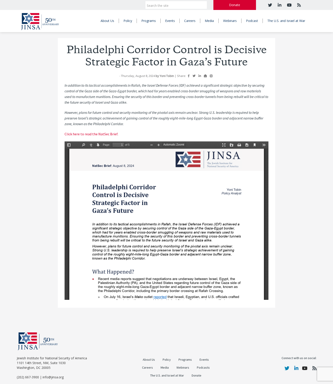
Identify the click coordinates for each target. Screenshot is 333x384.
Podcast (252, 21)
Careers (189, 21)
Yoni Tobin (167, 76)
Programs (148, 21)
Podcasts (203, 367)
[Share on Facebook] (189, 76)
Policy (127, 21)
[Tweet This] (194, 76)
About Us (107, 21)
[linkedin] (279, 5)
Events (170, 21)
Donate (234, 5)
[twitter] (270, 5)
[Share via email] (205, 76)
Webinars (230, 21)
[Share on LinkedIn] (199, 76)
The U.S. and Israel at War (286, 21)
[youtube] (289, 5)
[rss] (298, 5)
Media (209, 21)
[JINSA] (40, 21)
